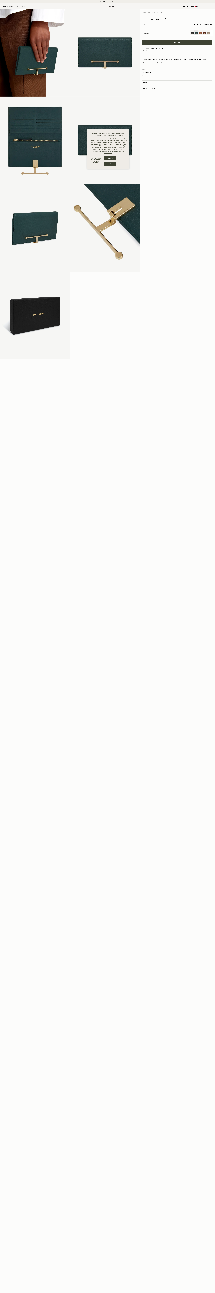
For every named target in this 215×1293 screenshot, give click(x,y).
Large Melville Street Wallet (156, 12)
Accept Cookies (110, 164)
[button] (207, 24)
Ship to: (194, 6)
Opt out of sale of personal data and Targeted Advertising (96, 160)
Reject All (110, 158)
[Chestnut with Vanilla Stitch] (200, 32)
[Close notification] (212, 2)
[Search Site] (24, 6)
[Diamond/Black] (192, 32)
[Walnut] (204, 32)
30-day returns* (149, 51)
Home (144, 12)
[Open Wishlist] (209, 6)
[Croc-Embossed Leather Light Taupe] (208, 32)
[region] (108, 149)
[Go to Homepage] (107, 6)
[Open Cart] (212, 6)
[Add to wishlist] (166, 18)
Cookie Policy (108, 153)
